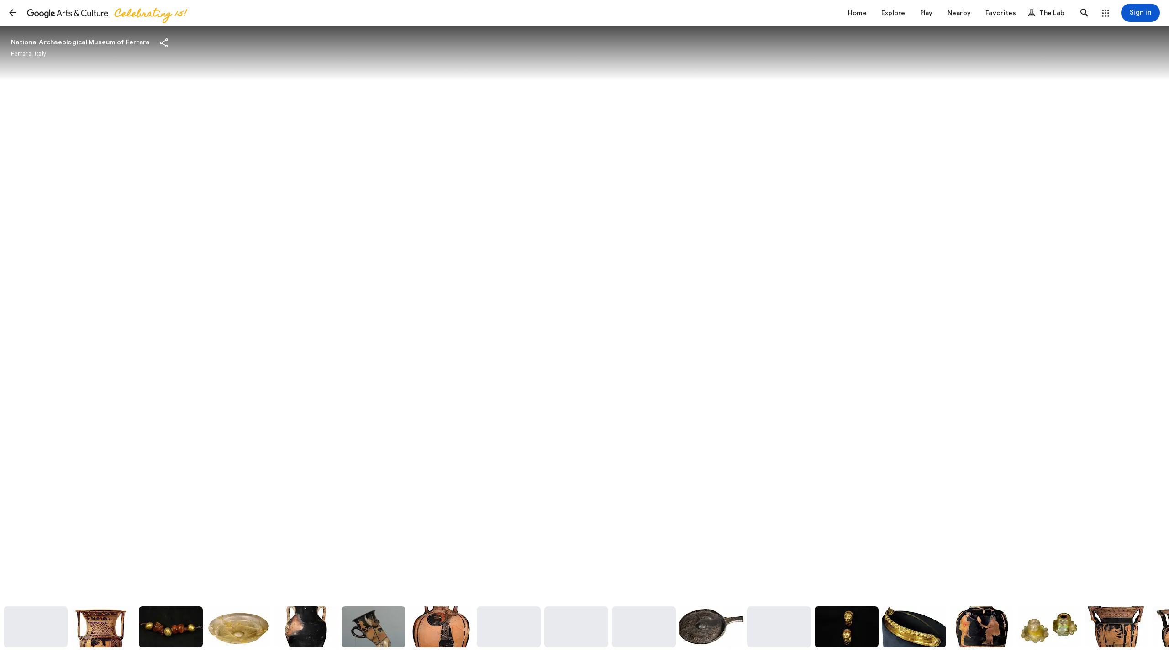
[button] (13, 13)
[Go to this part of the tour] (36, 626)
